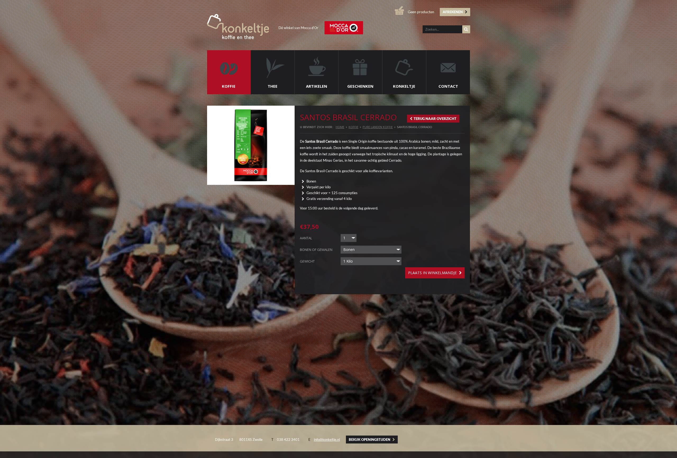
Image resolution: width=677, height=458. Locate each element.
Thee (272, 86)
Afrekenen (453, 12)
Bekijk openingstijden (370, 439)
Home (340, 127)
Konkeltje (404, 86)
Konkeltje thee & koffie (238, 26)
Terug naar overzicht (435, 118)
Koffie (228, 86)
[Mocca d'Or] (343, 27)
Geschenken (360, 86)
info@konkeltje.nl (327, 439)
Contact (448, 86)
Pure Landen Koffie (378, 127)
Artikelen (316, 86)
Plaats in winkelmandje (433, 272)
